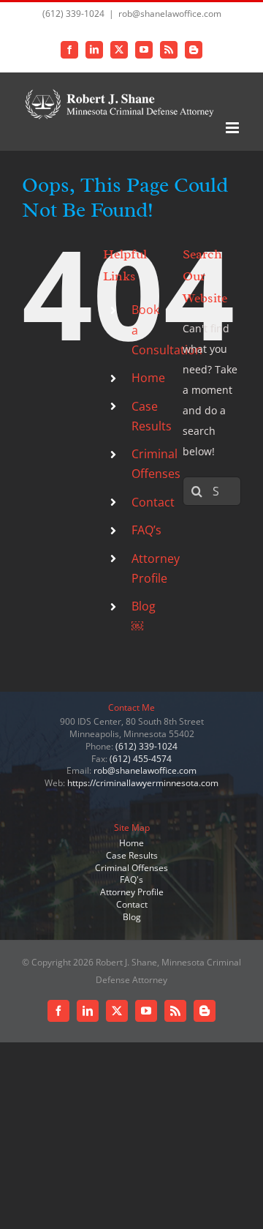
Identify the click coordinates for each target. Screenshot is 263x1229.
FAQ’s (146, 530)
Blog (132, 917)
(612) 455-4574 (141, 758)
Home (148, 378)
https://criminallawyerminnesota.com (142, 783)
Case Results (132, 855)
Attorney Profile (132, 892)
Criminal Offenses (131, 868)
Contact (153, 502)
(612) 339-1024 (146, 746)
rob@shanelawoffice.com (169, 13)
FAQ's (131, 879)
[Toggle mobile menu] (233, 127)
